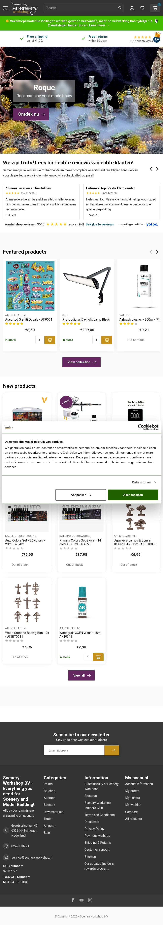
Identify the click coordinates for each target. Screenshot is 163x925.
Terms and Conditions (99, 815)
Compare (131, 812)
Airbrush (49, 798)
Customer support (97, 849)
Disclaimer (91, 822)
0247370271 (20, 846)
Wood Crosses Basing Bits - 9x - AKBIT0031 (27, 634)
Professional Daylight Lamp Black (86, 319)
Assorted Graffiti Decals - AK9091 (28, 319)
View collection (79, 362)
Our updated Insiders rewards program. (99, 866)
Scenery (49, 805)
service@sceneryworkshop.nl (31, 857)
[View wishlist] (142, 8)
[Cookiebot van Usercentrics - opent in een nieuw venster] (141, 427)
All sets (49, 826)
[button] (132, 8)
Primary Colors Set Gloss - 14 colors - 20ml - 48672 (80, 542)
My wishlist (133, 805)
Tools (47, 819)
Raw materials (53, 812)
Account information (139, 784)
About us (90, 796)
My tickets (132, 798)
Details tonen (141, 482)
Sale (47, 833)
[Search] (120, 8)
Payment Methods (97, 836)
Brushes (49, 791)
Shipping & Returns (97, 842)
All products (133, 819)
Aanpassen (78, 495)
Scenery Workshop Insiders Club (97, 805)
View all (79, 675)
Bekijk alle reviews (100, 224)
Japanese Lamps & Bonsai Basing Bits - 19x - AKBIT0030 (135, 542)
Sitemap (90, 857)
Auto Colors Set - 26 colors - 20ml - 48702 (25, 542)
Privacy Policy (94, 829)
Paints (48, 784)
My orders (132, 791)
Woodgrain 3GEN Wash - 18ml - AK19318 (81, 634)
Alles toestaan (133, 495)
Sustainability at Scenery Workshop (101, 786)
